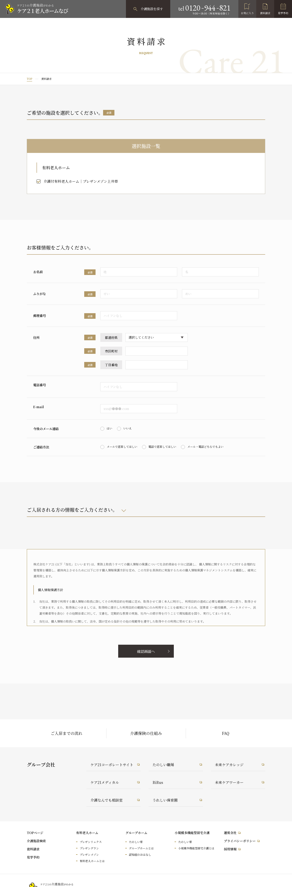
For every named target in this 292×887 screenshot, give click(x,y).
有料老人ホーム (87, 832)
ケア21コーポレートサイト (111, 764)
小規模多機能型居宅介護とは (196, 848)
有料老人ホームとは (92, 861)
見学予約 (283, 13)
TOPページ (35, 832)
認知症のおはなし (140, 855)
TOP (29, 79)
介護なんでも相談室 (106, 800)
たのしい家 (136, 842)
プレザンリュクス (91, 842)
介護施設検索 (36, 841)
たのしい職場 (163, 764)
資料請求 (265, 13)
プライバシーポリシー (240, 841)
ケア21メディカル (104, 782)
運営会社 (230, 832)
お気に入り (247, 13)
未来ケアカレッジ (229, 764)
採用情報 (230, 849)
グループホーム (136, 832)
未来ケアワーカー (229, 782)
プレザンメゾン (89, 855)
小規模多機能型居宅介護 (192, 832)
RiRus (158, 782)
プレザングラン (89, 848)
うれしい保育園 (165, 800)
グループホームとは (141, 848)
